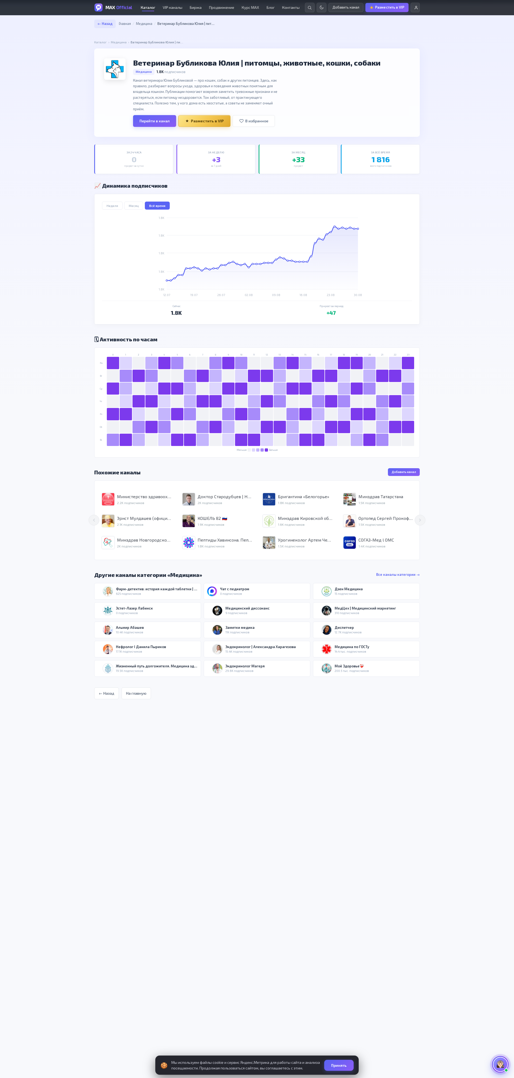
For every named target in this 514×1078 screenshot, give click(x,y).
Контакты (291, 7)
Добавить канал (404, 472)
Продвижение (221, 7)
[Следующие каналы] (420, 520)
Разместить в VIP (207, 121)
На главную (136, 693)
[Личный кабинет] (415, 7)
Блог (271, 7)
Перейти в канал (154, 121)
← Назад (104, 23)
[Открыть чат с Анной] (500, 1064)
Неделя (112, 205)
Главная (125, 23)
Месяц (134, 205)
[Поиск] (310, 7)
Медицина (144, 23)
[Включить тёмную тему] (321, 7)
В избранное (256, 121)
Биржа (196, 7)
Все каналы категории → (398, 574)
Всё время (157, 205)
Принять (339, 1065)
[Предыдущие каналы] (94, 520)
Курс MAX (250, 7)
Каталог (148, 7)
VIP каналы (172, 7)
